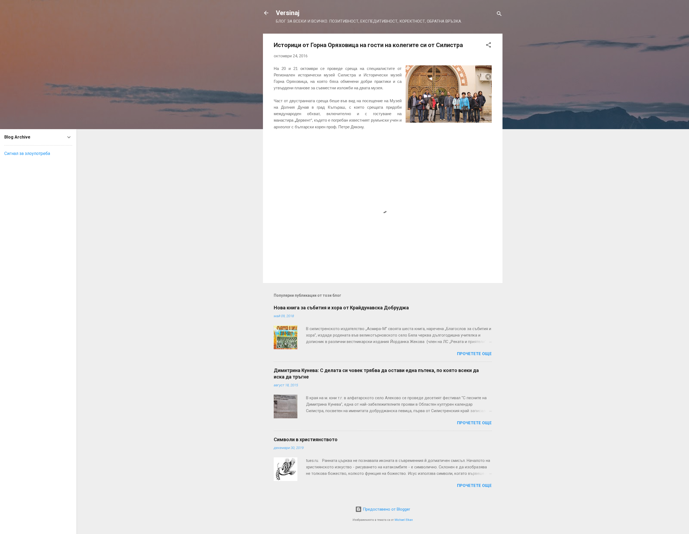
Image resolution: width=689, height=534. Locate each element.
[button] (488, 46)
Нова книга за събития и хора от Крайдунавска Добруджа (341, 307)
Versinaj (288, 13)
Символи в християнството (306, 439)
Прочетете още (474, 353)
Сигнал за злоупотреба (27, 153)
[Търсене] (499, 14)
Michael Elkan (404, 520)
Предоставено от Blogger (386, 509)
